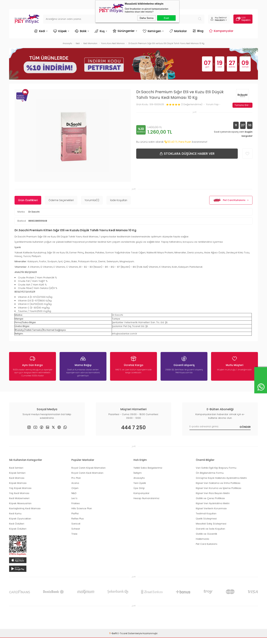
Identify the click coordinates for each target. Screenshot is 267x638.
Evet (166, 18)
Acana (75, 483)
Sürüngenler (126, 31)
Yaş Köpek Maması (20, 488)
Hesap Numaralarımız (146, 498)
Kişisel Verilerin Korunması (211, 508)
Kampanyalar (223, 31)
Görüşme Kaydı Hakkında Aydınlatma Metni (221, 478)
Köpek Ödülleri (17, 528)
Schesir (75, 528)
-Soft (113, 633)
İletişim (138, 473)
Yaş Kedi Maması (19, 493)
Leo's (74, 498)
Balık (83, 31)
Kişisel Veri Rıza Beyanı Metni (213, 493)
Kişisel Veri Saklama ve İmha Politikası (218, 483)
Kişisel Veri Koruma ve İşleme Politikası (218, 488)
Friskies (75, 503)
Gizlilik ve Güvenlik (206, 534)
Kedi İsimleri (16, 468)
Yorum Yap (212, 104)
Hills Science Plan (81, 508)
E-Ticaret (123, 633)
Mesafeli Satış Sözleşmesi (211, 523)
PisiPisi (75, 513)
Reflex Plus (77, 518)
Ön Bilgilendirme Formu (210, 473)
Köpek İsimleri (17, 473)
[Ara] (199, 19)
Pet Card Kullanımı (234, 200)
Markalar (180, 31)
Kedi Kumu (15, 513)
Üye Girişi (139, 488)
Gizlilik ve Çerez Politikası (210, 498)
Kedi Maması (16, 478)
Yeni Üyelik (140, 483)
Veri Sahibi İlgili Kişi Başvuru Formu (216, 468)
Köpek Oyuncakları (20, 518)
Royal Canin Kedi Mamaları (87, 473)
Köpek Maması (18, 483)
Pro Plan (76, 478)
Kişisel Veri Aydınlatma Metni (212, 503)
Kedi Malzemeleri (19, 498)
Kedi (42, 31)
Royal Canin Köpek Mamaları (88, 468)
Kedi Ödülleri (16, 523)
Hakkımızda (202, 539)
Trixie (74, 534)
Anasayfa (139, 478)
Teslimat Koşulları (206, 513)
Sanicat (75, 523)
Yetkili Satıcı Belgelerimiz (148, 468)
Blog (200, 31)
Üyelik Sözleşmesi (206, 518)
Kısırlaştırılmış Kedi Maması (25, 508)
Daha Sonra (146, 18)
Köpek (62, 31)
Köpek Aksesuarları (20, 503)
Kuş (102, 31)
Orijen (74, 488)
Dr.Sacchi (33, 211)
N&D (73, 493)
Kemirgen (154, 31)
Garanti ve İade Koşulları (210, 528)
